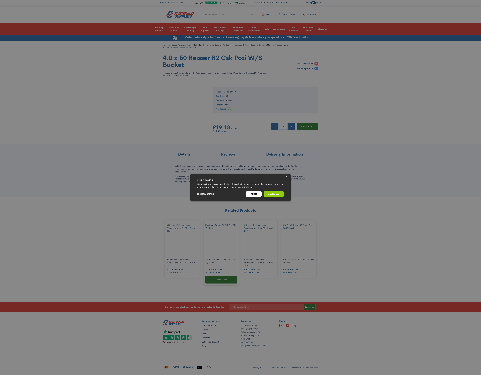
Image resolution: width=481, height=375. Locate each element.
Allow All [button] (273, 194)
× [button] (286, 177)
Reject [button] (254, 194)
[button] (205, 194)
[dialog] (240, 187)
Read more (248, 187)
